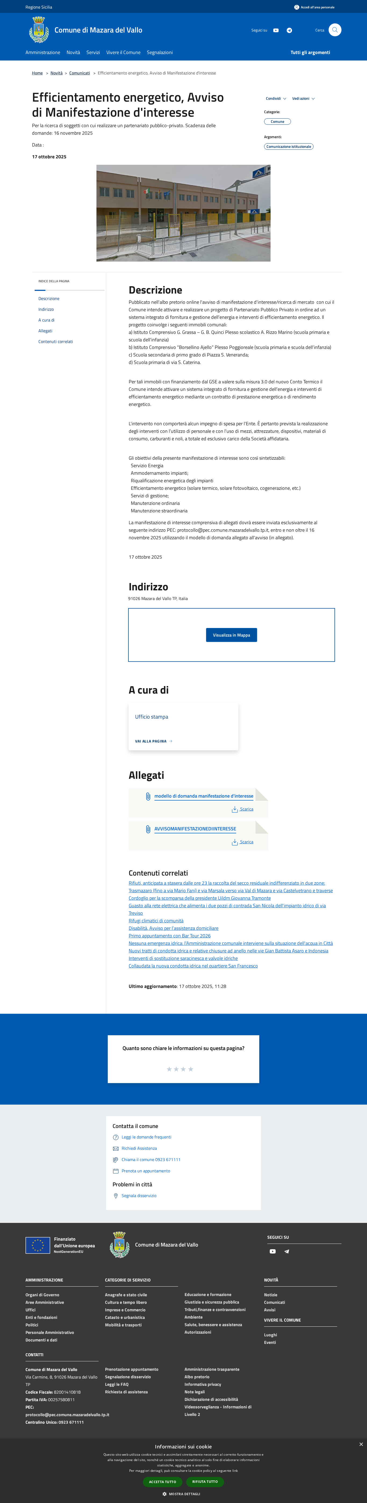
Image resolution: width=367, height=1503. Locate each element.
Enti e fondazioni (41, 1317)
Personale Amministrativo (50, 1332)
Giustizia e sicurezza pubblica (212, 1302)
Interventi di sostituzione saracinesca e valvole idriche (183, 958)
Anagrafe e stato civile (126, 1294)
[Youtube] (273, 29)
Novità (57, 73)
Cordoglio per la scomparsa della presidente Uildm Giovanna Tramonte (200, 898)
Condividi (274, 98)
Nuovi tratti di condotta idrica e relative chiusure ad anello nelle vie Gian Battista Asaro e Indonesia (228, 950)
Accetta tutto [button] (162, 1482)
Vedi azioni (301, 98)
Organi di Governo (42, 1294)
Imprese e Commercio (125, 1309)
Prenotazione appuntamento (132, 1369)
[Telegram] (287, 29)
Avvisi (269, 1309)
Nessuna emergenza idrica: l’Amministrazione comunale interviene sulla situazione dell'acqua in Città (231, 943)
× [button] (361, 1445)
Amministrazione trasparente (212, 1369)
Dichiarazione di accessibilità (211, 1399)
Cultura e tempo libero (126, 1302)
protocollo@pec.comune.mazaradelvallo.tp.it (67, 1414)
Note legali (195, 1391)
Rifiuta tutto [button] (205, 1481)
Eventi (270, 1342)
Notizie (270, 1294)
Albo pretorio (197, 1376)
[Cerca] (335, 29)
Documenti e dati (41, 1340)
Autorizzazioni (198, 1332)
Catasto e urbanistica (125, 1317)
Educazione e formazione (208, 1294)
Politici (32, 1325)
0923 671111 (71, 1422)
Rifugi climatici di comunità (156, 920)
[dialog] (183, 1471)
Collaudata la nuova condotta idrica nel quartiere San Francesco (193, 965)
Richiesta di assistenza (126, 1391)
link (235, 1470)
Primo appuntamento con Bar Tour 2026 (170, 935)
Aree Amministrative (45, 1302)
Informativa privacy (203, 1384)
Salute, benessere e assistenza (213, 1324)
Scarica (246, 809)
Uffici (30, 1309)
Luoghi (270, 1334)
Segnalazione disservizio (128, 1376)
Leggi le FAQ (116, 1384)
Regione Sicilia (39, 7)
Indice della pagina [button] (53, 281)
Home (37, 73)
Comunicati (79, 73)
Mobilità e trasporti (123, 1325)
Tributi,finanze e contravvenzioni (215, 1309)
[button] (183, 1494)
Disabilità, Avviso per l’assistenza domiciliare (173, 928)
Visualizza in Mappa (231, 635)
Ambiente (194, 1317)
